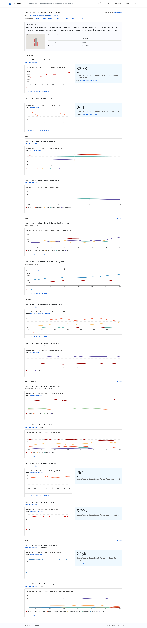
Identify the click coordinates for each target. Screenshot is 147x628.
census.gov (82, 80)
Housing (74, 18)
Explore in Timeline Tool (44, 91)
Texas (38, 15)
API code (36, 91)
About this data (41, 68)
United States (43, 15)
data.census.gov (33, 68)
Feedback (135, 3)
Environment (82, 18)
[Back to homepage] (10, 4)
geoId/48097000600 (118, 12)
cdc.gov (31, 150)
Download (30, 91)
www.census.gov (51, 49)
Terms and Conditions (111, 625)
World (57, 15)
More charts (120, 55)
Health (44, 18)
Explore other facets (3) (31, 427)
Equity (50, 18)
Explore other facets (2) (31, 62)
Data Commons (17, 3)
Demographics (65, 18)
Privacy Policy (120, 625)
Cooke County (32, 15)
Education (56, 18)
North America (52, 15)
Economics (37, 18)
